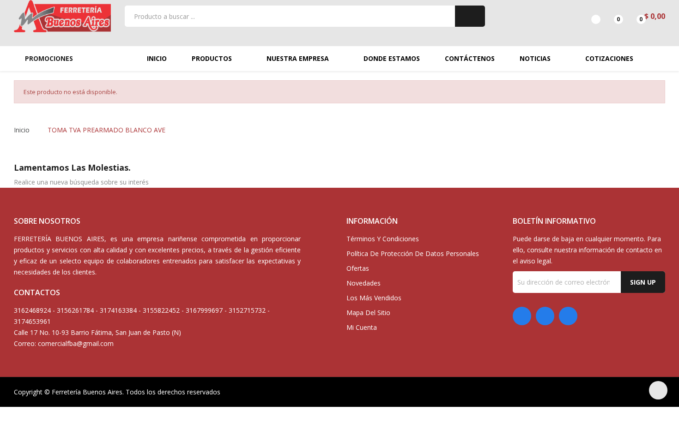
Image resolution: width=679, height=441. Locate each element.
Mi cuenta (361, 327)
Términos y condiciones (382, 238)
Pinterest (545, 316)
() (610, 16)
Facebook (522, 316)
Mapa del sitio (368, 312)
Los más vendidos (373, 297)
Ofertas (357, 268)
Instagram (568, 316)
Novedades (363, 283)
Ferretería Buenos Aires (87, 391)
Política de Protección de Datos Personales (412, 253)
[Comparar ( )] (587, 16)
